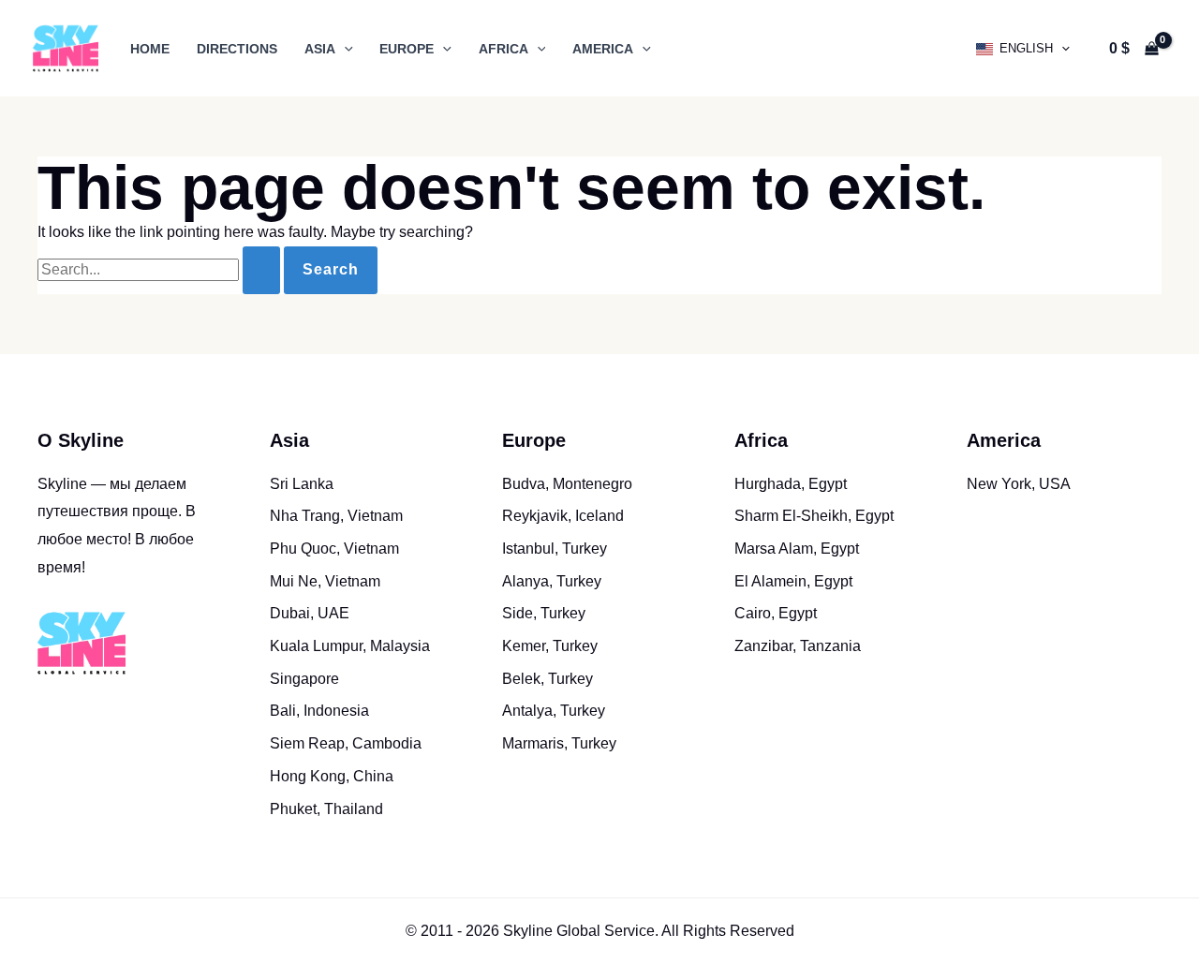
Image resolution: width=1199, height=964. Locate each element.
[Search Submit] (261, 270)
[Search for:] (160, 269)
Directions (237, 48)
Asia (319, 48)
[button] (344, 48)
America (602, 48)
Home (150, 48)
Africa (503, 48)
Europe (406, 48)
